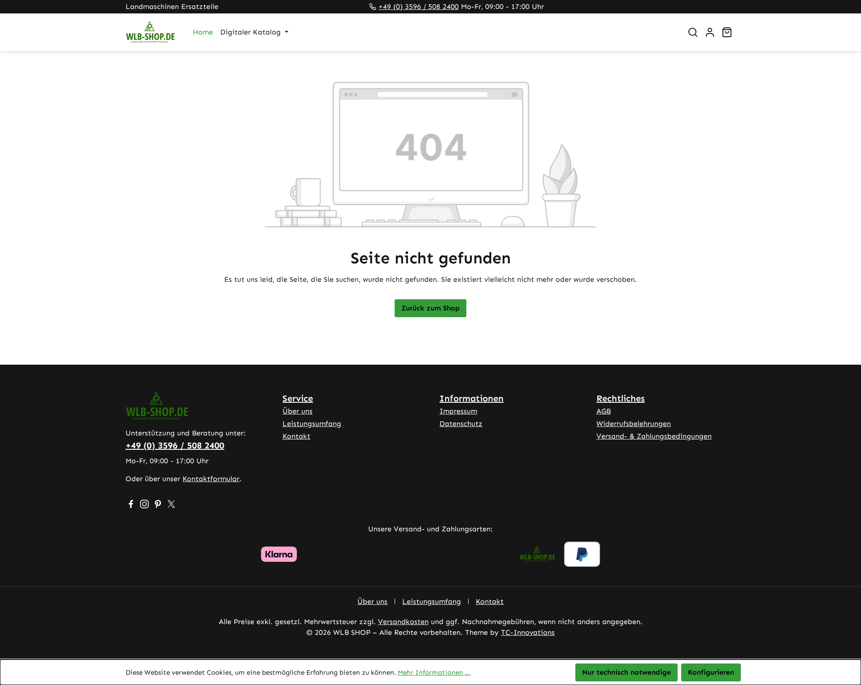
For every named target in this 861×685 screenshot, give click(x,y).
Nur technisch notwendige (626, 672)
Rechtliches (620, 398)
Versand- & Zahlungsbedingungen (654, 436)
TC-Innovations (528, 632)
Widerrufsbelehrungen (633, 423)
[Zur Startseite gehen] (150, 32)
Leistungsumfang (312, 423)
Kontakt (296, 436)
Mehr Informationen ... (434, 672)
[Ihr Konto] (709, 32)
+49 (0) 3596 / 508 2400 (418, 6)
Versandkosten (403, 621)
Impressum (458, 411)
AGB (603, 411)
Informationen (471, 398)
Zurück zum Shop (430, 308)
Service (298, 398)
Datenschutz (461, 423)
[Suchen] (692, 32)
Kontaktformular (211, 478)
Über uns (298, 411)
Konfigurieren (711, 672)
